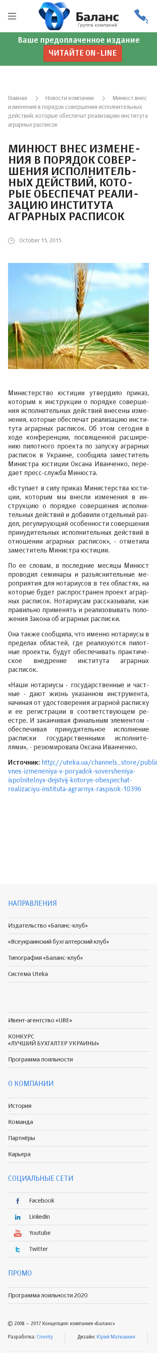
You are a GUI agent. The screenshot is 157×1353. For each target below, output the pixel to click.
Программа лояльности (40, 1060)
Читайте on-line (83, 53)
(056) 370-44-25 (141, 16)
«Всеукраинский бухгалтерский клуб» (58, 942)
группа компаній (78, 16)
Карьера (19, 1154)
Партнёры (21, 1138)
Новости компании (69, 98)
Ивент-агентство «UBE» (40, 1020)
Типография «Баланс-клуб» (45, 958)
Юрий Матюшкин (116, 1337)
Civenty (45, 1337)
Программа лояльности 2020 (48, 1296)
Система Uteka (28, 974)
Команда (20, 1122)
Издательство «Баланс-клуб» (48, 926)
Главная (17, 98)
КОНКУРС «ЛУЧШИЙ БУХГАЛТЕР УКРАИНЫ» (53, 1040)
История (19, 1106)
